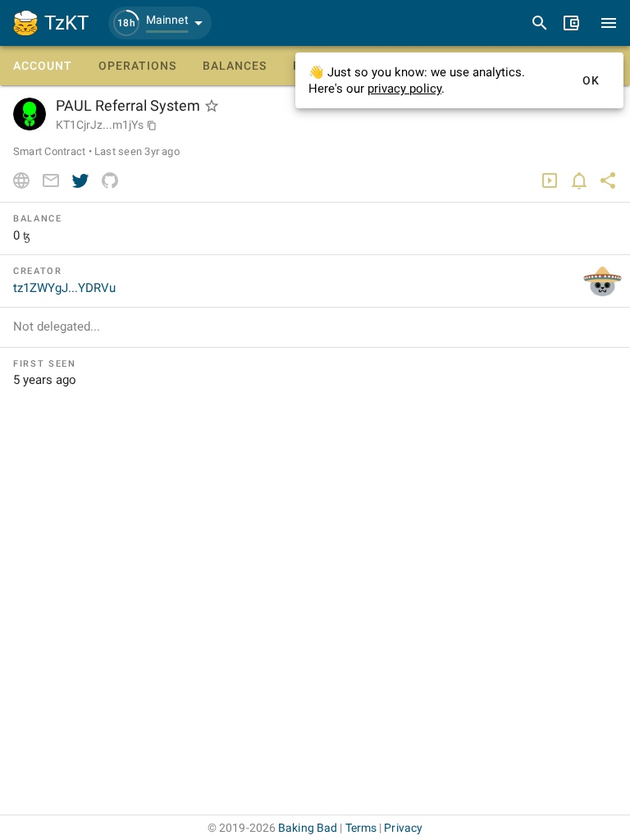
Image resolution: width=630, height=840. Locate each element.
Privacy (403, 827)
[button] (160, 23)
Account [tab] (42, 65)
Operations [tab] (137, 65)
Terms (361, 827)
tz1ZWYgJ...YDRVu (64, 288)
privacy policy (404, 88)
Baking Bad (307, 827)
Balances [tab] (235, 65)
